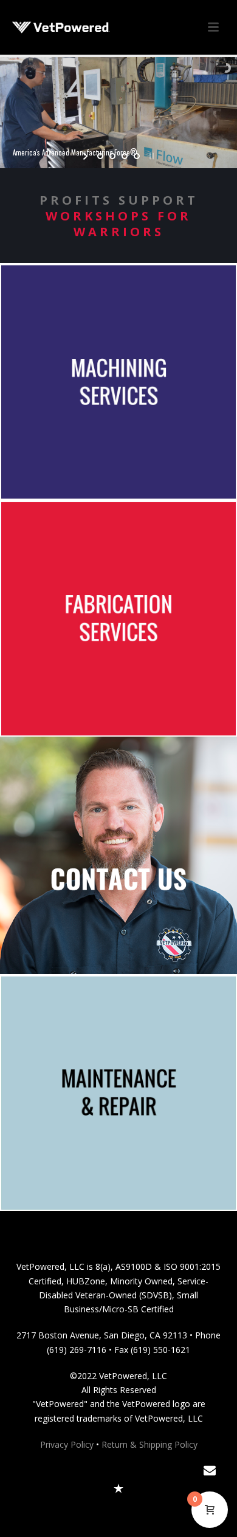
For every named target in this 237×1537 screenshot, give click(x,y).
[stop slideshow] (150, 156)
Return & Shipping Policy (149, 1444)
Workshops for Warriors (118, 224)
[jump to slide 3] (124, 156)
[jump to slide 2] (112, 156)
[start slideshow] (86, 156)
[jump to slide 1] (100, 156)
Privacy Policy (67, 1444)
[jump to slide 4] (137, 156)
